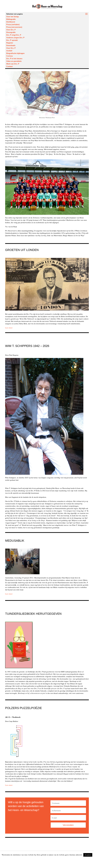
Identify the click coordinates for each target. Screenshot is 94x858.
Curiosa (9, 56)
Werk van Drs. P (12, 64)
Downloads (10, 45)
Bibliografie (11, 19)
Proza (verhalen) (12, 24)
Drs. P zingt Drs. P (13, 35)
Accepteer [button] (88, 855)
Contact (9, 66)
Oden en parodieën (14, 61)
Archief (9, 51)
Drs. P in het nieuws (14, 59)
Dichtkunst (10, 22)
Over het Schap (12, 17)
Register (9, 43)
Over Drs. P (11, 30)
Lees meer (8, 594)
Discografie (10, 32)
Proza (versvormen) (14, 27)
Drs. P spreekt (12, 40)
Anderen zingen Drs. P (15, 38)
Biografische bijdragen (15, 53)
